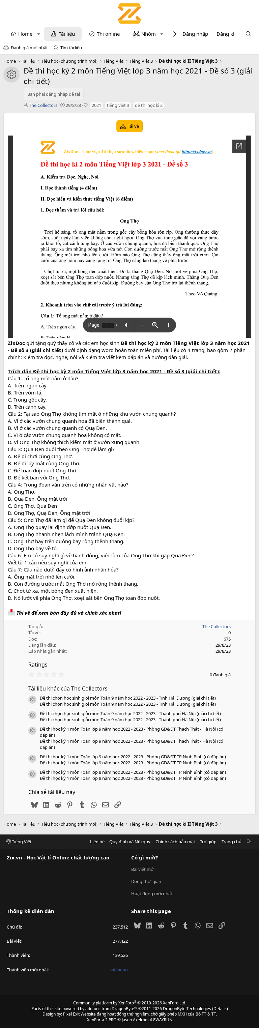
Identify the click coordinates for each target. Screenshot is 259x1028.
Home (25, 33)
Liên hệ (97, 842)
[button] (38, 34)
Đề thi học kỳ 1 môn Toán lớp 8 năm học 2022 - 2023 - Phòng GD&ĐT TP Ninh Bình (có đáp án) (133, 772)
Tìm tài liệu (71, 48)
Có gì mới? (144, 857)
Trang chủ (231, 842)
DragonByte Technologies (187, 1008)
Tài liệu (67, 33)
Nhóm (148, 33)
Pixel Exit (71, 1014)
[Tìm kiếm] (248, 34)
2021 (96, 105)
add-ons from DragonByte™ (111, 1008)
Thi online (108, 33)
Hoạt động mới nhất (151, 893)
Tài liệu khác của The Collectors (68, 688)
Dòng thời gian (146, 881)
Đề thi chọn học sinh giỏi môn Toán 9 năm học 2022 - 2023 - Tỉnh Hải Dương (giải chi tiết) (128, 698)
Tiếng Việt (21, 842)
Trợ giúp (208, 842)
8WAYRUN (162, 1020)
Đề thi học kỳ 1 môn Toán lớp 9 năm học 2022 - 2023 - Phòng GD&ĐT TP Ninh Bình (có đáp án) (133, 757)
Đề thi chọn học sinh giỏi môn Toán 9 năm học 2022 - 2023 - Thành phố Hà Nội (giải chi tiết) (130, 713)
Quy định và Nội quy (129, 842)
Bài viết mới (142, 869)
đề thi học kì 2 (149, 105)
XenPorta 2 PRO (101, 1020)
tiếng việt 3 (118, 105)
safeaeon (119, 970)
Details (220, 1008)
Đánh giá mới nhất (29, 48)
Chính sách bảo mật (175, 842)
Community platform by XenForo (129, 1003)
